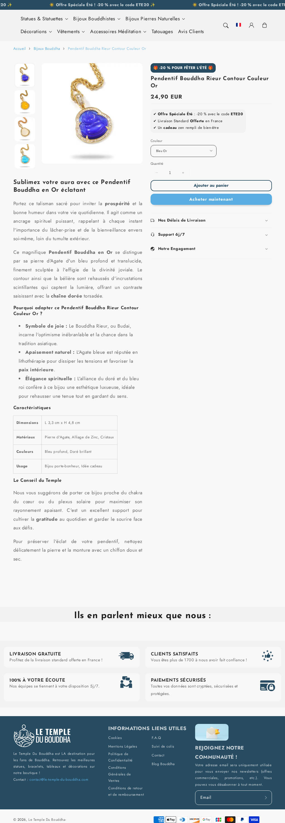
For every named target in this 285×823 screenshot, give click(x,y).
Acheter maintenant (211, 199)
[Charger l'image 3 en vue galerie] (24, 129)
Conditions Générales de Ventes (119, 774)
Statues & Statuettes (42, 19)
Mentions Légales (122, 746)
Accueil (19, 48)
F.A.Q (156, 737)
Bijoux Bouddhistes (94, 19)
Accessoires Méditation (115, 31)
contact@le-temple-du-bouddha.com (59, 779)
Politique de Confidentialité (120, 757)
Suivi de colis (163, 746)
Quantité (157, 163)
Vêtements (68, 31)
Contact (158, 755)
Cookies (115, 737)
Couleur (157, 140)
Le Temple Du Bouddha (46, 819)
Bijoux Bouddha (47, 48)
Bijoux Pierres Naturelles (153, 19)
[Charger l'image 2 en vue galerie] (24, 102)
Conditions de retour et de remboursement (126, 791)
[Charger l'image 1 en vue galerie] (24, 75)
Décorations (34, 31)
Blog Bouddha (163, 764)
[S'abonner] (266, 797)
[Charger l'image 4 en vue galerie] (24, 156)
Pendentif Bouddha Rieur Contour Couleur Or (107, 48)
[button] (225, 25)
